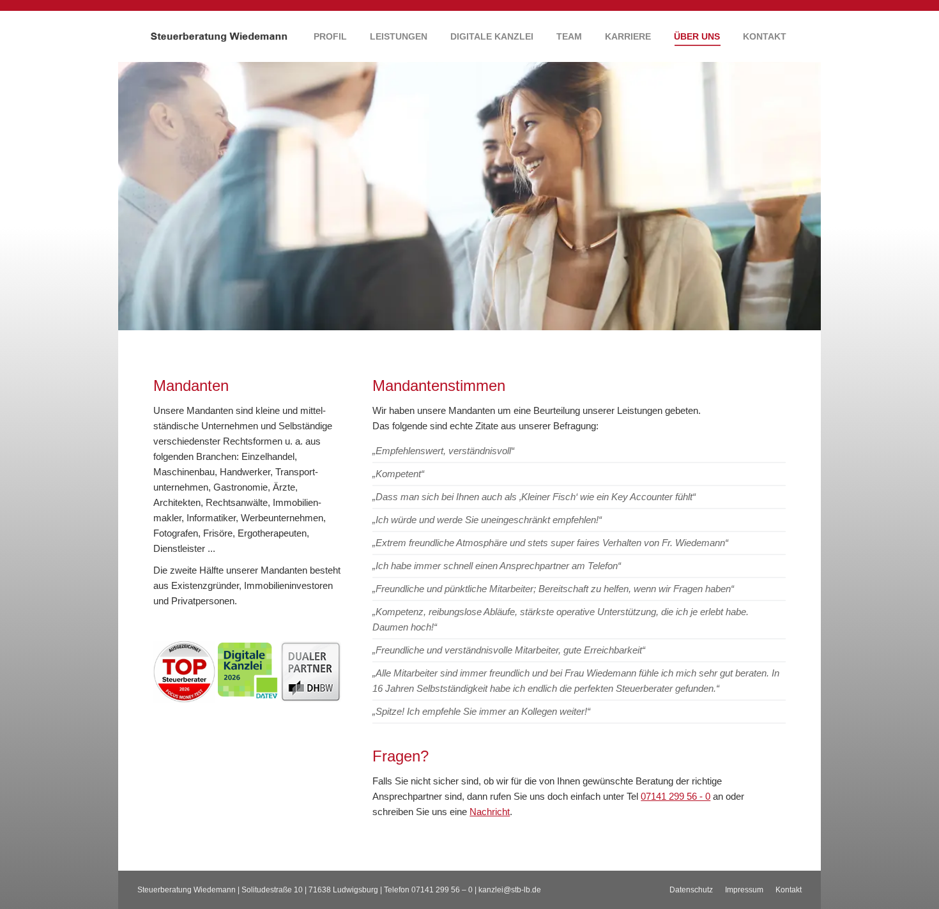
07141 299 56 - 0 (675, 796)
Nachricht (490, 811)
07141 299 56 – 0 (442, 889)
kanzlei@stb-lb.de (509, 889)
